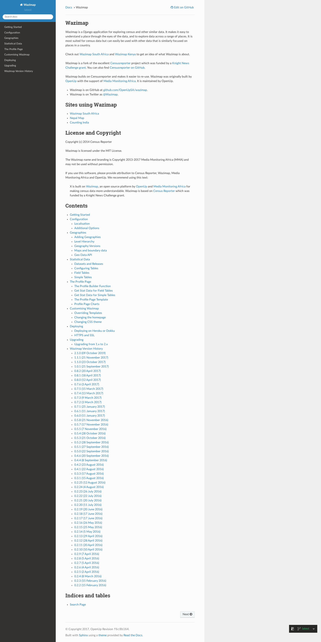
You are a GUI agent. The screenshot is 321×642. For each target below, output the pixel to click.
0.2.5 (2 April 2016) (86, 571)
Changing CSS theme (88, 321)
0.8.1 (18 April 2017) (87, 375)
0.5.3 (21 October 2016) (90, 437)
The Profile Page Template (91, 299)
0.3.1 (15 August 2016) (89, 478)
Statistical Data (13, 43)
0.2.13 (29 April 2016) (88, 536)
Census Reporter (164, 191)
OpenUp (71, 81)
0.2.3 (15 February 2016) (90, 580)
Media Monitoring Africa (119, 81)
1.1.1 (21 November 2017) (91, 357)
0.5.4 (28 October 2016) (90, 433)
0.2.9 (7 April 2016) (86, 554)
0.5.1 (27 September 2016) (91, 446)
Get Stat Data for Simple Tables (94, 295)
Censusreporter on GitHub (127, 67)
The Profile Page (13, 49)
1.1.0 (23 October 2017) (90, 362)
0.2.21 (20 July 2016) (87, 500)
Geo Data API (83, 254)
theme (102, 635)
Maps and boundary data (90, 250)
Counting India (79, 122)
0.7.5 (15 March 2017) (88, 388)
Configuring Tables (86, 268)
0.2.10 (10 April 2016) (88, 549)
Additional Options (86, 228)
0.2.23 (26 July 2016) (87, 491)
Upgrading (10, 65)
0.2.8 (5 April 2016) (86, 558)
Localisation (82, 223)
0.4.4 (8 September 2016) (90, 460)
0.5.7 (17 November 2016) (91, 424)
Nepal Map (77, 118)
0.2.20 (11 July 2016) (87, 504)
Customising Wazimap (17, 54)
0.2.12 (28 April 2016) (88, 540)
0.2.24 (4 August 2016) (89, 487)
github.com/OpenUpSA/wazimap (125, 90)
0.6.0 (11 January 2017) (89, 415)
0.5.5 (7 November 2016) (90, 429)
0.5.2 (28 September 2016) (91, 442)
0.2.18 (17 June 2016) (88, 513)
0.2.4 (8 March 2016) (87, 576)
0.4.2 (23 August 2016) (89, 464)
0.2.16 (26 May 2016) (88, 522)
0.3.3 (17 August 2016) (89, 473)
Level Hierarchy (84, 241)
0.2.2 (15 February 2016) (90, 585)
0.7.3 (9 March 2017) (87, 397)
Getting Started (13, 27)
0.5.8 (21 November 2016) (91, 420)
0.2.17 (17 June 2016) (88, 518)
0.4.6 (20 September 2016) (91, 455)
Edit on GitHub (183, 7)
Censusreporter (120, 63)
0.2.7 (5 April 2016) (86, 562)
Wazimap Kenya (125, 54)
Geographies (11, 38)
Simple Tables (83, 277)
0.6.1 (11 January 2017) (89, 411)
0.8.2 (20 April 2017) (87, 371)
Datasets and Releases (88, 263)
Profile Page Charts (86, 304)
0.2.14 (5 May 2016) (87, 531)
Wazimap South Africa (94, 54)
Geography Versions (87, 246)
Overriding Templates (88, 313)
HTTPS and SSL (84, 335)
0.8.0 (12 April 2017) (87, 379)
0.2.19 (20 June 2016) (88, 509)
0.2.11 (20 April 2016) (88, 545)
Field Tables (81, 272)
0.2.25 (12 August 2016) (89, 482)
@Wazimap (110, 94)
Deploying (10, 60)
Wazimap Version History (18, 71)
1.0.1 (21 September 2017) (91, 366)
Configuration (12, 32)
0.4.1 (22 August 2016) (89, 469)
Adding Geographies (87, 237)
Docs (68, 7)
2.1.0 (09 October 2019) (90, 353)
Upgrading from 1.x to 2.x (91, 344)
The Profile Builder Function (92, 286)
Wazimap (29, 4)
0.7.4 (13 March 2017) (88, 393)
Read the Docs (133, 635)
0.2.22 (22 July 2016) (87, 496)
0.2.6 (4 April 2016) (86, 567)
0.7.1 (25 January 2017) (89, 406)
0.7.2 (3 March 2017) (87, 402)
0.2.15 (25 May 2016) (88, 527)
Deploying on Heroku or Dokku (94, 330)
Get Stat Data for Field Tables (93, 290)
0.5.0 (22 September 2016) (91, 451)
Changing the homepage (90, 317)
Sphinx (83, 635)
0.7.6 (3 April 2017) (86, 384)
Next (186, 614)
